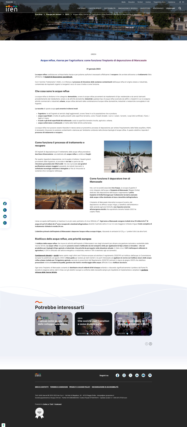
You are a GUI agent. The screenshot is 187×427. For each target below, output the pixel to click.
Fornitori (140, 2)
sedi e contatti (42, 387)
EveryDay (39, 14)
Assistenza (171, 2)
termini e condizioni (59, 387)
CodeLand (58, 404)
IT (180, 2)
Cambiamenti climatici (43, 255)
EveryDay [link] (171, 8)
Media (123, 2)
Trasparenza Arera (159, 2)
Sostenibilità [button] (109, 8)
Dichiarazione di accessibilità (105, 387)
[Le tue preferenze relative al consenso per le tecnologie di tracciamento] (3, 425)
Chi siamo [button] (81, 8)
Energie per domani (54, 14)
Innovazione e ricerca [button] (128, 8)
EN (183, 2)
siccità (56, 255)
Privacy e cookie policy (79, 387)
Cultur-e (46, 404)
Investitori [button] (145, 8)
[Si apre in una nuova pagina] (39, 418)
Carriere (148, 2)
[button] (180, 8)
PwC (51, 404)
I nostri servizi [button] (95, 8)
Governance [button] (158, 8)
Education (131, 2)
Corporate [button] (9, 2)
